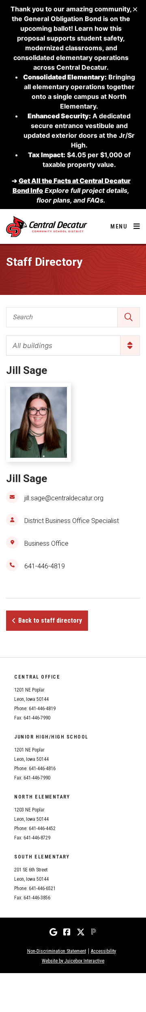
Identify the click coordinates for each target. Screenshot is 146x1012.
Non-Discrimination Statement (56, 951)
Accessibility (103, 951)
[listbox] (73, 345)
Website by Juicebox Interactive (73, 961)
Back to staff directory (50, 620)
